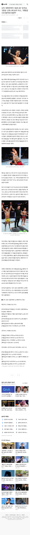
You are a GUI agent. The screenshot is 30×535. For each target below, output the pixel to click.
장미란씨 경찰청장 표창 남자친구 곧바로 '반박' (9, 422)
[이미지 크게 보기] (26, 48)
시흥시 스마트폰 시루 (9, 426)
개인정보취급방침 (12, 515)
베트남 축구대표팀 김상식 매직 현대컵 (23, 426)
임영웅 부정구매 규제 (9, 432)
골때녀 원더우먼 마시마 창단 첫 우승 (23, 422)
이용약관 (6, 515)
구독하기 (25, 383)
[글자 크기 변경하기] (24, 18)
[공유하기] (27, 18)
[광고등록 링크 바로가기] (27, 22)
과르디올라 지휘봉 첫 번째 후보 (9, 429)
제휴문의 (23, 515)
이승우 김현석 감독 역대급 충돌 (23, 419)
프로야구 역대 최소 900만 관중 (23, 432)
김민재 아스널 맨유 (8, 419)
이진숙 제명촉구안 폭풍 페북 (23, 429)
